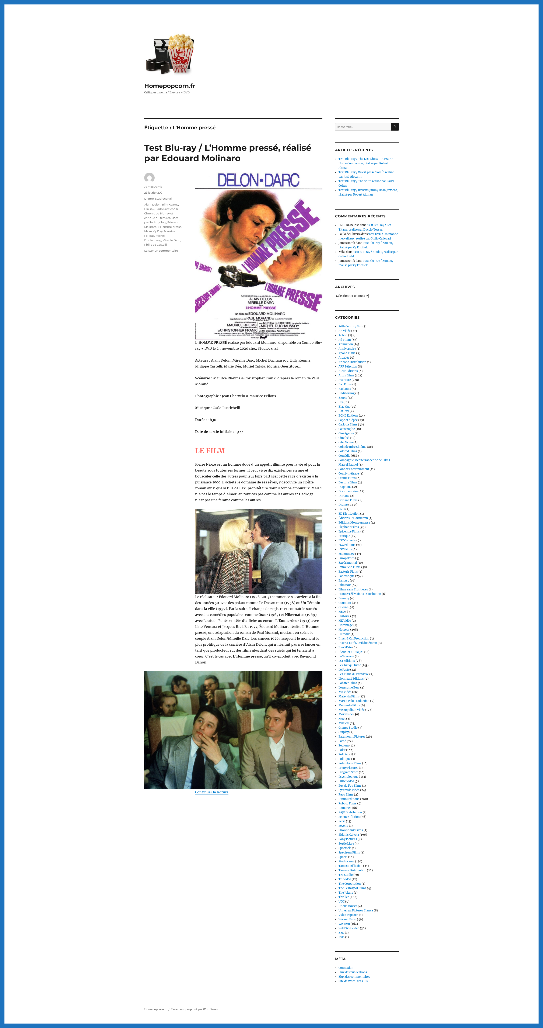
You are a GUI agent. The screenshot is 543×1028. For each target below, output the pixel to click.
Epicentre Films (349, 531)
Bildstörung (347, 393)
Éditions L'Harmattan (353, 518)
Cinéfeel (344, 438)
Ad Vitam (345, 340)
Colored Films (348, 451)
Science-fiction (349, 817)
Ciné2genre (346, 433)
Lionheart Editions (351, 678)
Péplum (344, 745)
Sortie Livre (346, 843)
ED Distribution (349, 513)
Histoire (344, 616)
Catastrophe (347, 429)
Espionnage (346, 554)
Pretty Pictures (348, 768)
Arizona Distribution (352, 362)
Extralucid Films (350, 567)
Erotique (344, 536)
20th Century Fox (350, 326)
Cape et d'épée (348, 420)
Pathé (342, 741)
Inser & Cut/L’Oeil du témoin (358, 643)
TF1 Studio (346, 875)
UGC (341, 901)
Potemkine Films (350, 763)
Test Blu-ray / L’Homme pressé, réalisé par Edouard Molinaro (227, 152)
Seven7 (343, 826)
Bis (341, 402)
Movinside (346, 714)
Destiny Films (348, 482)
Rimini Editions (349, 799)
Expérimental (348, 563)
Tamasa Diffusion (350, 866)
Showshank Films (351, 830)
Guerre (343, 607)
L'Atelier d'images (351, 652)
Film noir (345, 585)
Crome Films (347, 478)
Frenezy (344, 598)
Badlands (345, 389)
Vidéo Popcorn (348, 915)
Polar (342, 750)
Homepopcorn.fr (169, 85)
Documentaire (348, 491)
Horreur (344, 629)
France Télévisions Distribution (360, 594)
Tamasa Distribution (352, 870)
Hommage (346, 625)
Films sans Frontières (353, 589)
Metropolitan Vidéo (352, 710)
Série (342, 821)
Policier (344, 754)
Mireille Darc (171, 240)
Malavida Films (349, 696)
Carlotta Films (348, 424)
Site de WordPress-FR (353, 981)
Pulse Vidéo (346, 781)
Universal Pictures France (356, 910)
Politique (344, 759)
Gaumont (345, 603)
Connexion (346, 968)
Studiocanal (163, 198)
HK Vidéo (345, 620)
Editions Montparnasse (354, 522)
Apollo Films (347, 353)
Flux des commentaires (354, 977)
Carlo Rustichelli (166, 209)
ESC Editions (347, 545)
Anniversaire (347, 349)
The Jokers (346, 892)
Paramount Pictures (352, 736)
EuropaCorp (346, 558)
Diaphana (345, 487)
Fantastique (346, 576)
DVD (342, 509)
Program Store (348, 772)
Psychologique (348, 777)
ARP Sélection (348, 366)
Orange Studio (348, 727)
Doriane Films (348, 500)
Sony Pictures (348, 839)
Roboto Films (348, 803)
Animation (346, 344)
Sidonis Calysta (349, 834)
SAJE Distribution (350, 812)
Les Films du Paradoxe (354, 674)
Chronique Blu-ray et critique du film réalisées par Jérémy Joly (161, 218)
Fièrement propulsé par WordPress (194, 1009)
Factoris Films (348, 571)
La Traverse (346, 656)
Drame (149, 198)
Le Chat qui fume (350, 665)
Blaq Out (344, 406)
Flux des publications (353, 972)
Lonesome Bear (349, 687)
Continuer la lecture (211, 792)
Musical (344, 723)
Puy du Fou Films (350, 785)
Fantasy (344, 580)
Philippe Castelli (155, 244)
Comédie (344, 456)
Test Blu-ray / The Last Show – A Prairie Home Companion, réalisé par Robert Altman (366, 163)
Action (343, 335)
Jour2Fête (345, 647)
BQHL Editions (348, 415)
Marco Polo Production (354, 701)
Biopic (343, 398)
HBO (342, 612)
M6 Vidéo (345, 692)
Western (344, 924)
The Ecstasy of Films (352, 888)
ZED (341, 933)
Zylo (341, 937)
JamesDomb (153, 186)
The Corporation (350, 884)
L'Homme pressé (169, 226)
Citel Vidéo (346, 442)
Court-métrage (349, 473)
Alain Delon (152, 204)
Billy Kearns (170, 204)
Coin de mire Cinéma (352, 447)
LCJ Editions (347, 661)
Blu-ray (149, 209)
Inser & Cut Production (354, 638)
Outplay (344, 732)
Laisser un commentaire (161, 250)
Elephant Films (349, 527)
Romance (345, 808)
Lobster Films (348, 683)
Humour (344, 634)
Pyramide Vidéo (349, 790)
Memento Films (349, 705)
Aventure (345, 380)
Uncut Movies (348, 906)
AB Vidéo (345, 331)
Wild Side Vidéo (349, 928)
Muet (342, 719)
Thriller (344, 897)
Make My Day (153, 231)
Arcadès (344, 357)
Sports (343, 857)
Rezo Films (346, 794)
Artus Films (346, 375)
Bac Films (345, 384)
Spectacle (345, 848)
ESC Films (345, 549)
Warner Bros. (347, 919)
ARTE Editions (348, 371)
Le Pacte (344, 670)
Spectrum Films (349, 852)
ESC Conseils (347, 540)
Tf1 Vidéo (345, 879)
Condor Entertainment (354, 469)
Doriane (344, 496)
